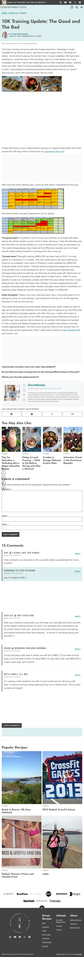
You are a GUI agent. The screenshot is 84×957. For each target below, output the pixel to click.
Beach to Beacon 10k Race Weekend (16, 811)
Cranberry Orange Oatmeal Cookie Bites (52, 460)
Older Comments (12, 725)
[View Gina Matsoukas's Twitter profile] (24, 390)
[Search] (76, 7)
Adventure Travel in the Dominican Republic (72, 460)
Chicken (45, 927)
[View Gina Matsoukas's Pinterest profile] (24, 395)
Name (5, 516)
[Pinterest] (79, 2)
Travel (59, 930)
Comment (7, 489)
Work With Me (75, 920)
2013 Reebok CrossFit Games (58, 809)
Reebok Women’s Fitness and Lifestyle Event (18, 875)
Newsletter (75, 927)
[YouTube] (65, 2)
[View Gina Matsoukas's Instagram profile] (24, 400)
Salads (45, 946)
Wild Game (46, 934)
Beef (44, 923)
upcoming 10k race (54, 151)
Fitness (22, 13)
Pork (44, 931)
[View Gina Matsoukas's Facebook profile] (24, 385)
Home (4, 13)
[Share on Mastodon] (3, 488)
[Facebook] (70, 2)
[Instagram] (60, 2)
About (73, 915)
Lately (45, 874)
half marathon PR (71, 330)
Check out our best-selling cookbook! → (27, 2)
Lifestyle (13, 13)
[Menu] (81, 7)
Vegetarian (46, 942)
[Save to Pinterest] (3, 478)
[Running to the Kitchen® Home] (13, 7)
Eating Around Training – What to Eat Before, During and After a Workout (31, 462)
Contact (73, 924)
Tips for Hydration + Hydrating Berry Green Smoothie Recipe (11, 462)
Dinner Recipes (47, 917)
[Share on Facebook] (3, 468)
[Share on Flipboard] (3, 483)
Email (5, 524)
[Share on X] (3, 473)
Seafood (45, 938)
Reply (77, 554)
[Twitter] (75, 2)
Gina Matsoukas (20, 34)
